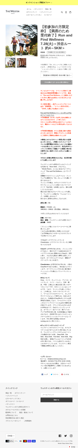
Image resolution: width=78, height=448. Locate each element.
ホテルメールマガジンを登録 (15, 410)
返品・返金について (26, 412)
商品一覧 (9, 393)
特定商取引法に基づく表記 (15, 418)
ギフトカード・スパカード (15, 401)
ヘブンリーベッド (12, 396)
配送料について (11, 412)
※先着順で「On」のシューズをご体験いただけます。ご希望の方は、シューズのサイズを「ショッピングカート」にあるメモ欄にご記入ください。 (56, 68)
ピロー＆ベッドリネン (13, 398)
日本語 (10, 436)
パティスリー (10, 404)
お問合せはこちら (12, 415)
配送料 (43, 55)
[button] (73, 447)
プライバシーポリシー (13, 421)
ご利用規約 (27, 421)
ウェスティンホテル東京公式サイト (18, 407)
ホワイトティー (20, 393)
